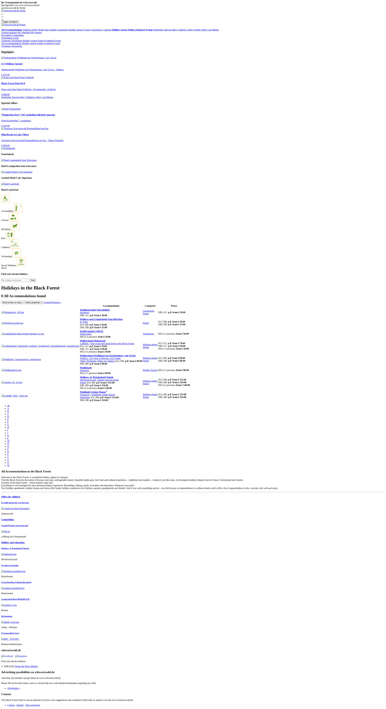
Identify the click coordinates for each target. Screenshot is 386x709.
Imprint (20, 705)
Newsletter (6, 35)
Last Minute (213, 30)
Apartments (148, 333)
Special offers (170, 30)
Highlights (158, 30)
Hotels (41, 30)
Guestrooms (96, 30)
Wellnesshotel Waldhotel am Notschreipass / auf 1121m (108, 355)
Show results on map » (12, 302)
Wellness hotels (30, 30)
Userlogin (6, 40)
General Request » (52, 302)
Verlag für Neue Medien (26, 666)
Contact (11, 705)
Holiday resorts (30, 40)
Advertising (7, 38)
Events (57, 40)
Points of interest (46, 40)
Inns (47, 30)
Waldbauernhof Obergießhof (94, 310)
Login (16, 38)
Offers (83, 361)
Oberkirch (97, 394)
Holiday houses (76, 30)
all (8, 405)
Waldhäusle (86, 367)
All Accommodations (11, 43)
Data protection (32, 705)
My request (36, 32)
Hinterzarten (86, 334)
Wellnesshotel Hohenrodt (92, 341)
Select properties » (33, 302)
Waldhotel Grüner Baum (93, 392)
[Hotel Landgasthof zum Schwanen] (19, 160)
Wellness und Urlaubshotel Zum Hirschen (101, 319)
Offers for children (106, 361)
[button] (2, 14)
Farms (87, 30)
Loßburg (107, 343)
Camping (107, 30)
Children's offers (185, 30)
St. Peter (84, 322)
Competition (18, 35)
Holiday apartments (59, 30)
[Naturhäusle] (8, 148)
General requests (9, 32)
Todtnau (100, 358)
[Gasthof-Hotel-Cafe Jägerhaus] (16, 172)
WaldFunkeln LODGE (91, 331)
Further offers (200, 30)
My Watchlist (24, 32)
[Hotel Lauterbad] (10, 184)
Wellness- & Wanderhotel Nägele (96, 377)
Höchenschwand (99, 380)
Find (33, 280)
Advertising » (13, 688)
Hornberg (84, 312)
